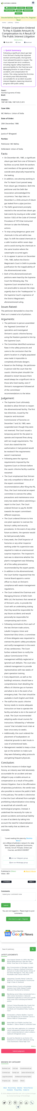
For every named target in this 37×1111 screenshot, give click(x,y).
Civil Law (15, 1068)
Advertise (19, 1088)
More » (33, 1046)
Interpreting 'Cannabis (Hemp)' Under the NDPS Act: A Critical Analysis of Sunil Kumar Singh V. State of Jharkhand (20, 980)
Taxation (15, 1081)
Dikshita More (18, 40)
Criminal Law (6, 1072)
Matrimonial (27, 10)
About (5, 1088)
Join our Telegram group (19, 858)
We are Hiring (12, 1088)
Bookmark (28, 42)
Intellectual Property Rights (23, 1076)
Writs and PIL (9, 10)
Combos (21, 8)
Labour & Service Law (27, 1072)
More (18, 13)
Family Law (15, 1072)
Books (29, 8)
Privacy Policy (18, 1090)
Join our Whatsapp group (19, 862)
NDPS (19, 10)
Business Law (6, 1068)
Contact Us (26, 1090)
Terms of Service (28, 1088)
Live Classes (11, 8)
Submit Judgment (18, 1051)
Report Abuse (30, 871)
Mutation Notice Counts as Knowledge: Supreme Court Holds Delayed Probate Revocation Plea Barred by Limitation (19, 988)
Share (19, 42)
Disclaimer (10, 1090)
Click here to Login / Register (18, 919)
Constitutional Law (25, 1068)
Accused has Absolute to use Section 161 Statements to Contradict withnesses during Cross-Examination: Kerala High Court (20, 1039)
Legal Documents (7, 1076)
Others (13, 871)
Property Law (6, 1081)
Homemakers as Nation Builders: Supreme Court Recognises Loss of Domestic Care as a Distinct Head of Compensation (21, 1016)
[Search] (33, 949)
